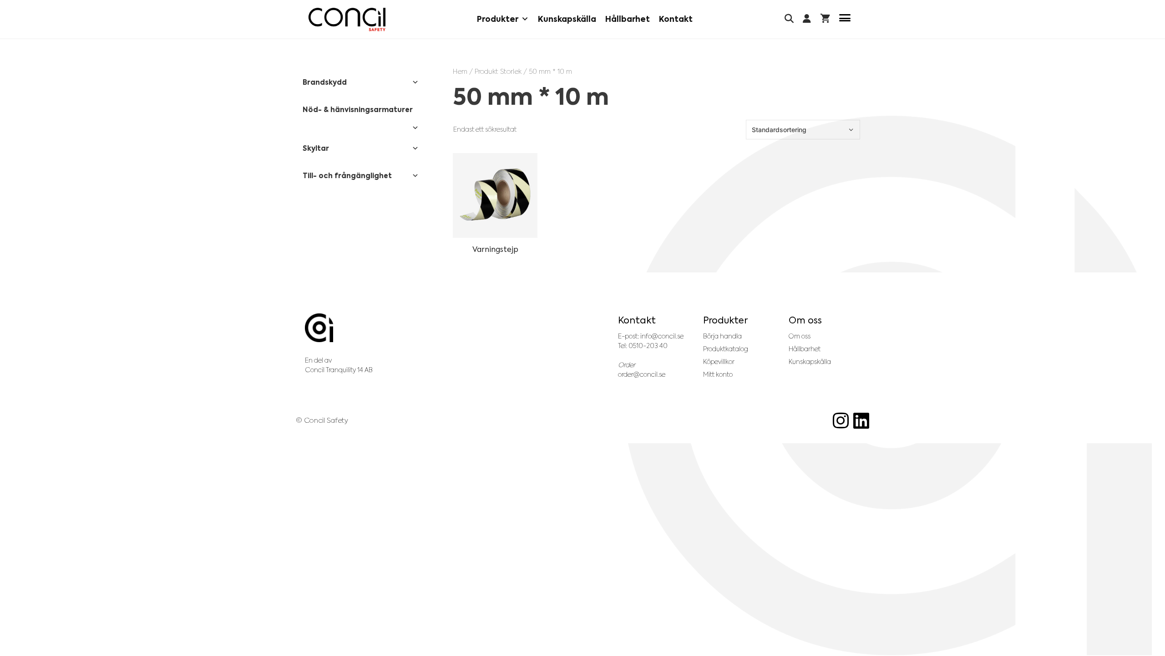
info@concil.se (662, 336)
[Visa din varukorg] (825, 19)
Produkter (497, 19)
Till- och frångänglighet (347, 175)
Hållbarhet (627, 19)
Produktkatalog (725, 349)
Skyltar (316, 148)
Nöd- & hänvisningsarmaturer (358, 109)
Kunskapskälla (567, 19)
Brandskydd (325, 82)
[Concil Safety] (347, 19)
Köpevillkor (718, 362)
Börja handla (722, 336)
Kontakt (676, 19)
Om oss (799, 336)
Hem (460, 71)
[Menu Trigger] (844, 19)
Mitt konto (718, 374)
